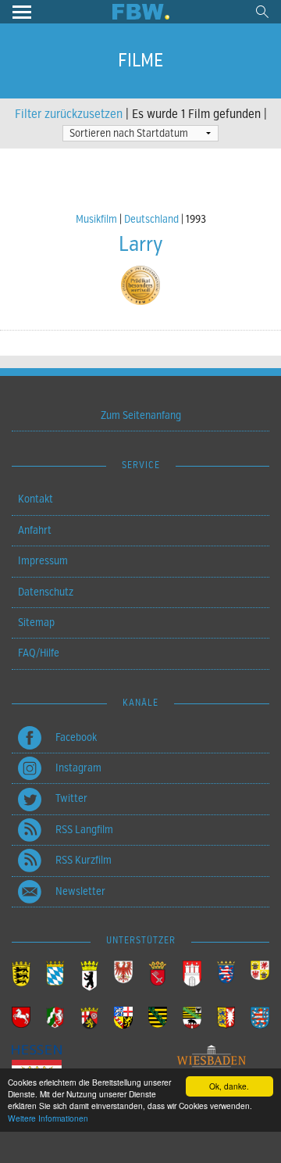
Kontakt (35, 499)
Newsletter (80, 891)
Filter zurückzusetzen (69, 114)
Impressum (43, 560)
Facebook (76, 737)
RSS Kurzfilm (83, 860)
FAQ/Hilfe (38, 653)
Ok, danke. (229, 1086)
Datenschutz (45, 592)
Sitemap (36, 622)
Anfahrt (35, 530)
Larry (141, 244)
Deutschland (151, 219)
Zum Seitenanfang (141, 415)
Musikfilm (96, 219)
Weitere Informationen (48, 1118)
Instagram (78, 768)
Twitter (71, 798)
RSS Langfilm (84, 829)
